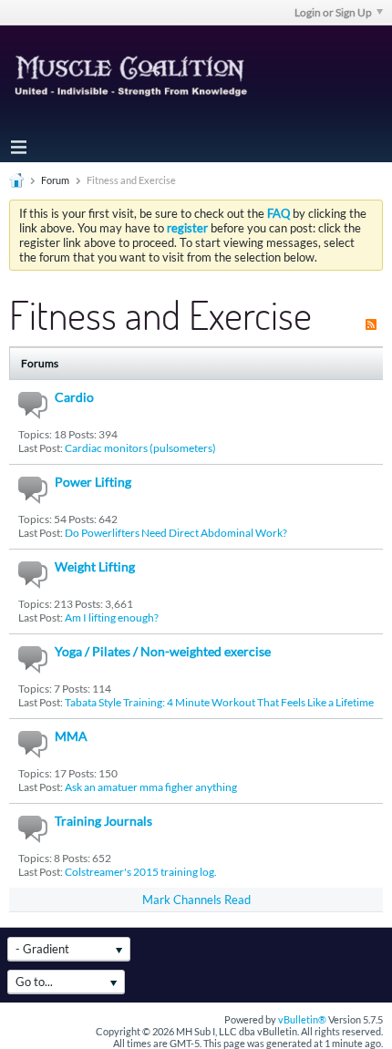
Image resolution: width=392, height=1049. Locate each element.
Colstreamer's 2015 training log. (141, 872)
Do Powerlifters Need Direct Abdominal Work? (176, 533)
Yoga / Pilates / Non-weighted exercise (163, 651)
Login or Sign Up (333, 12)
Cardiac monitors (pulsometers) (140, 448)
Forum (55, 180)
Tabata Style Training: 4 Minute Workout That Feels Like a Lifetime (219, 702)
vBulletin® (302, 1019)
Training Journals (103, 820)
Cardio (74, 397)
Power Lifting (93, 481)
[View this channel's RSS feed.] (371, 314)
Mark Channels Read (196, 899)
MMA (71, 736)
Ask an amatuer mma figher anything (151, 787)
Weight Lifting (95, 566)
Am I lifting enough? (112, 617)
